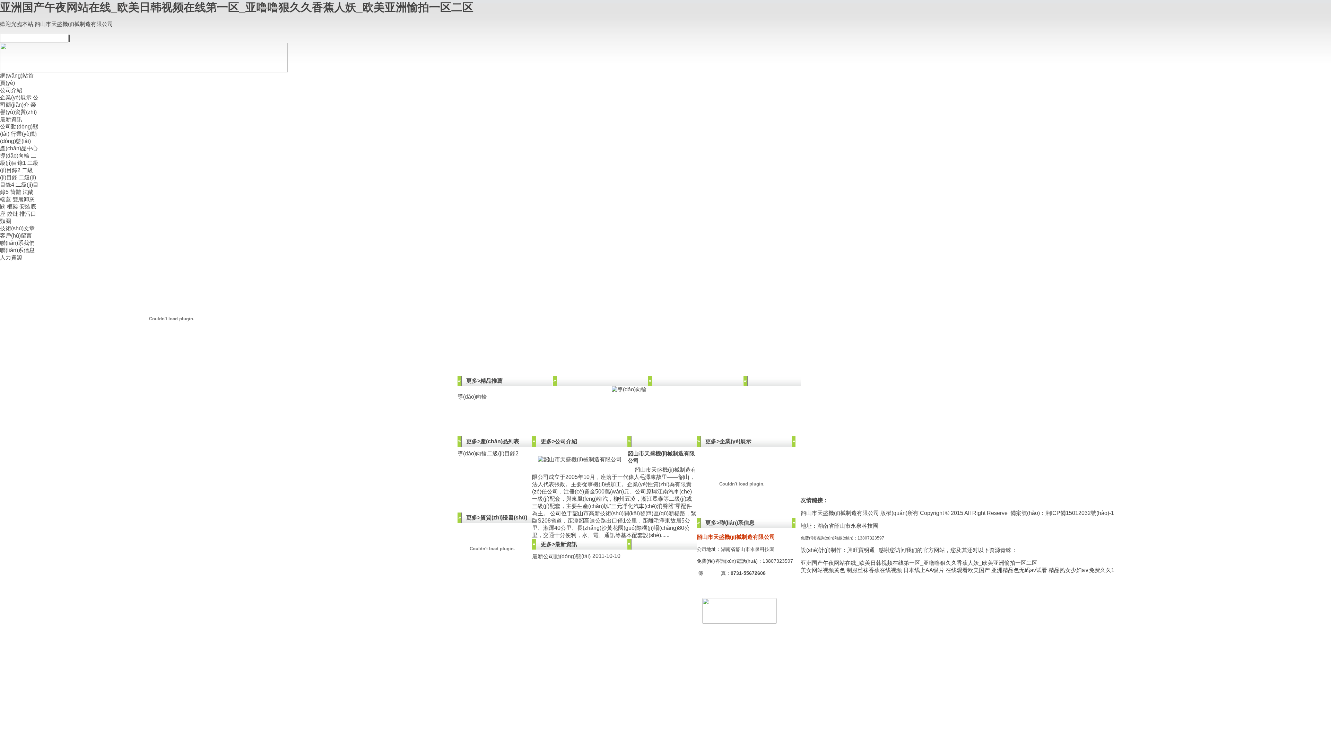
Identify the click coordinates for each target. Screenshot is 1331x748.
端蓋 (5, 199)
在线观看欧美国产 (968, 570)
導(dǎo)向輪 (14, 156)
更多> (473, 381)
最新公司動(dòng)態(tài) (561, 556)
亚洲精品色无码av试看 (1019, 570)
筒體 (15, 192)
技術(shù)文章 (17, 228)
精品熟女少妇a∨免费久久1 (1081, 570)
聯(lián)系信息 (17, 250)
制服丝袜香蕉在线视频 (874, 570)
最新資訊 (11, 119)
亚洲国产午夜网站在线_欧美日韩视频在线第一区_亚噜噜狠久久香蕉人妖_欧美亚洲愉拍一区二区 (236, 7)
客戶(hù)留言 (16, 236)
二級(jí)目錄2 (503, 453)
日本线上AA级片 (923, 570)
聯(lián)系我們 (17, 243)
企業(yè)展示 (16, 97)
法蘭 (28, 192)
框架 (12, 207)
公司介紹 (11, 90)
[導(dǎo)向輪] (629, 389)
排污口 (27, 214)
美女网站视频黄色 (823, 570)
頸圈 (5, 221)
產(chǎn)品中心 (19, 148)
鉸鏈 (12, 214)
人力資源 (11, 257)
